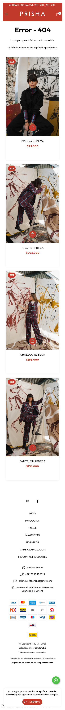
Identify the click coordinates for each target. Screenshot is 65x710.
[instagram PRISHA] (27, 501)
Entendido (32, 702)
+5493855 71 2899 (35, 574)
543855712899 (35, 567)
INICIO (32, 513)
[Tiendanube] (33, 648)
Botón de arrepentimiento (39, 662)
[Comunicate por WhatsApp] (56, 680)
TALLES (32, 527)
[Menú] (7, 14)
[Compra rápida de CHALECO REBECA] (32, 341)
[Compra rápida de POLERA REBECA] (32, 127)
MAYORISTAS (32, 535)
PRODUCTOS (32, 520)
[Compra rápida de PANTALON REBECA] (32, 447)
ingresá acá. (18, 662)
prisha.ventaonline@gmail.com (35, 581)
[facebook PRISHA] (37, 501)
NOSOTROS (32, 542)
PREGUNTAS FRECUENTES (32, 556)
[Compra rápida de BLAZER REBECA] (32, 234)
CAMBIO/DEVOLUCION (32, 549)
